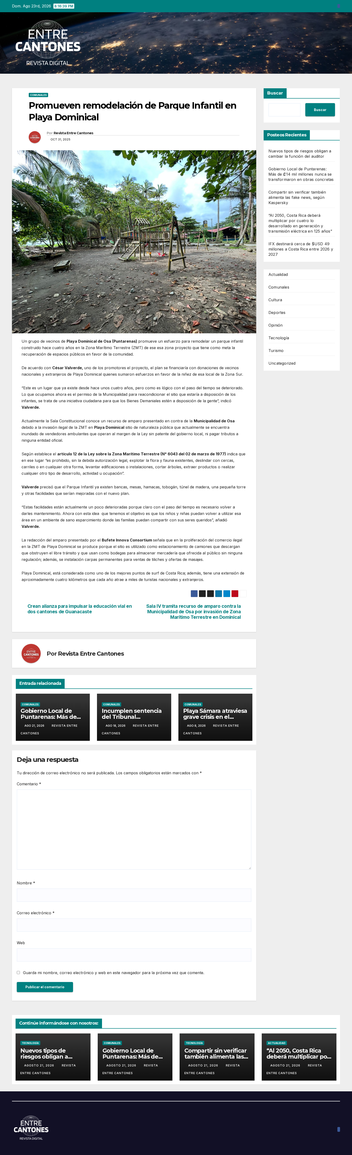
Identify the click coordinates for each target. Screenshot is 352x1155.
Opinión (275, 325)
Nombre (26, 883)
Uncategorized (282, 363)
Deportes (277, 312)
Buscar (275, 93)
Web (21, 942)
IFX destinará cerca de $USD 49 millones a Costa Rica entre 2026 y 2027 (300, 249)
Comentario (29, 783)
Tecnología (278, 337)
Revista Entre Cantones (73, 133)
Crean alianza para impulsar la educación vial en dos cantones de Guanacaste (80, 608)
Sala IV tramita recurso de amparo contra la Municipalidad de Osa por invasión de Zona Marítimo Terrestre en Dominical (193, 611)
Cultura (275, 299)
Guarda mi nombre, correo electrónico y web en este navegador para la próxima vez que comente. (113, 972)
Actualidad (278, 274)
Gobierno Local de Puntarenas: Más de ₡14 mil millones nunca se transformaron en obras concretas (301, 174)
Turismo (276, 350)
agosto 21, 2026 (39, 1065)
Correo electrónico (36, 912)
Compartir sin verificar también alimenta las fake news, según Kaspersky (297, 197)
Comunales (38, 95)
